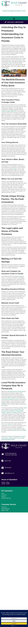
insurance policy (12, 438)
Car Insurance (9, 436)
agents (9, 397)
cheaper (15, 169)
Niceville (19, 412)
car (5, 424)
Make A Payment (5, 508)
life (12, 430)
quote (20, 276)
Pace (8, 410)
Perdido (3, 412)
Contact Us (4, 495)
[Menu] (14, 19)
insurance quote (20, 438)
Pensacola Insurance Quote (8, 439)
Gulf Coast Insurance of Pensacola (15, 391)
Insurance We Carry (6, 498)
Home (2, 493)
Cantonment (8, 412)
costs (10, 63)
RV (2, 430)
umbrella (24, 430)
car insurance (4, 399)
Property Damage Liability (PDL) (9, 111)
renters (17, 430)
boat (20, 428)
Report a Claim (4, 510)
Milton (22, 410)
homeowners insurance (13, 399)
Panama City (20, 409)
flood (14, 430)
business (10, 424)
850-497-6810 (7, 460)
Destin (15, 409)
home (2, 424)
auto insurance (22, 436)
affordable (3, 404)
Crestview (14, 412)
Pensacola (3, 410)
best (24, 397)
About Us (3, 496)
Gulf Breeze (13, 410)
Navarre (18, 410)
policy (20, 59)
